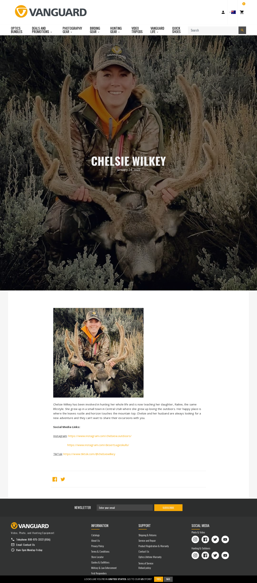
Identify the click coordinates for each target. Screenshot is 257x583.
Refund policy (144, 568)
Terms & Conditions (100, 551)
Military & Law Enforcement (104, 568)
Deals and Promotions (41, 29)
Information (99, 525)
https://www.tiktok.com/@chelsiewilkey (89, 454)
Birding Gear (95, 29)
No (168, 579)
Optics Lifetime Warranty (149, 557)
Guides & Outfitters (100, 562)
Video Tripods (137, 29)
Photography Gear (72, 29)
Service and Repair (147, 540)
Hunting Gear (116, 29)
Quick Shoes (176, 29)
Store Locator (97, 557)
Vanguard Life (157, 29)
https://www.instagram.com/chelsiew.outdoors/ (100, 436)
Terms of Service (145, 563)
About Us (95, 540)
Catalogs (95, 535)
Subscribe (168, 508)
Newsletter (83, 507)
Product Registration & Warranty (153, 546)
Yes (159, 579)
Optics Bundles (16, 29)
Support (144, 525)
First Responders (98, 573)
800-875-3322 (36, 539)
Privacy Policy (97, 546)
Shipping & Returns (147, 535)
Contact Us (29, 545)
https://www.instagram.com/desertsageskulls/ (98, 445)
